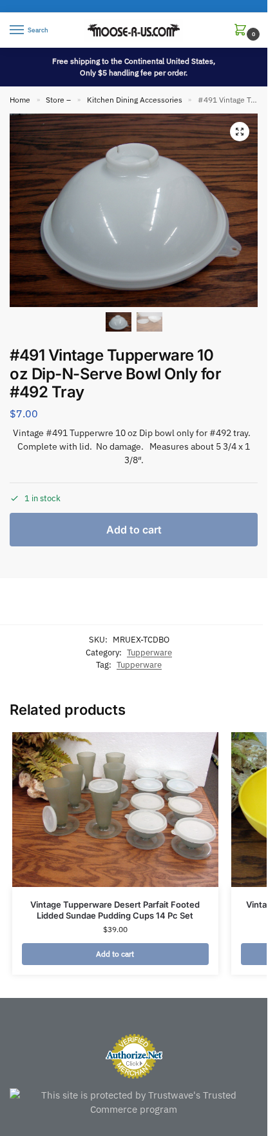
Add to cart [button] (115, 954)
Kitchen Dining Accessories (134, 100)
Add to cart (134, 529)
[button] (243, 30)
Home (20, 100)
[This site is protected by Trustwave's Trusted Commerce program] (134, 1102)
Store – (58, 100)
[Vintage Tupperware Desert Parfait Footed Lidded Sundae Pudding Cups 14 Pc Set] (115, 809)
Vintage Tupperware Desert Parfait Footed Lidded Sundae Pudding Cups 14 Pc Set (115, 910)
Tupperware (149, 652)
